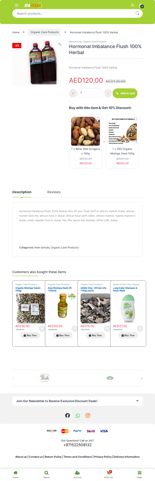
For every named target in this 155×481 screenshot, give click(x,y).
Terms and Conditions (78, 456)
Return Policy (53, 456)
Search (137, 13)
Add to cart (128, 93)
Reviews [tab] (53, 192)
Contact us (36, 456)
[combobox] (72, 13)
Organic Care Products (44, 32)
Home (15, 32)
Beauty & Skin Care (122, 284)
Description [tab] (21, 192)
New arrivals (75, 41)
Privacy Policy (103, 456)
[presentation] (142, 378)
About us (21, 456)
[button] (59, 44)
